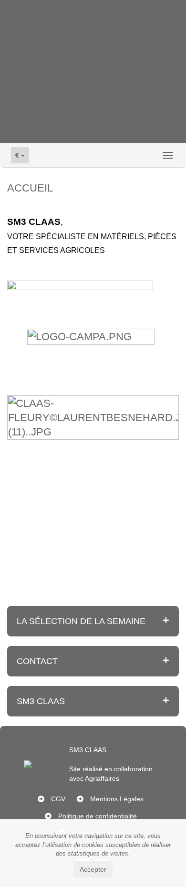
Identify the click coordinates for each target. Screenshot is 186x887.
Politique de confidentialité (97, 816)
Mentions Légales (117, 799)
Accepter (93, 869)
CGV (58, 799)
